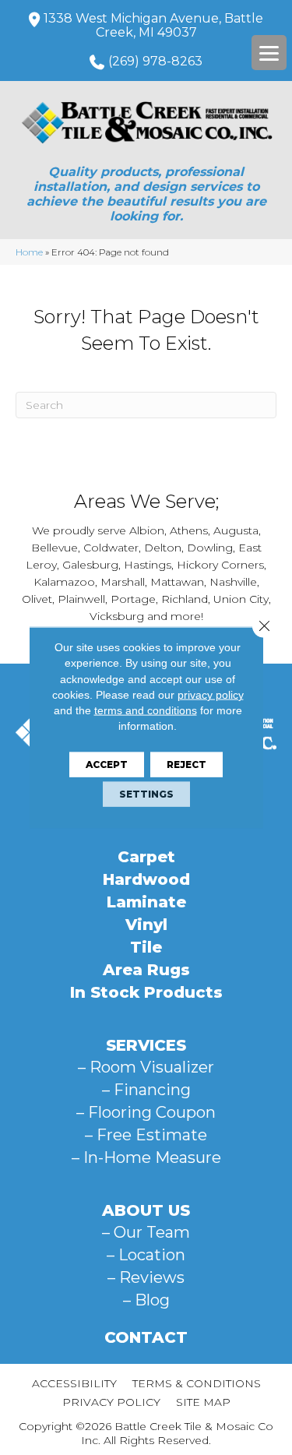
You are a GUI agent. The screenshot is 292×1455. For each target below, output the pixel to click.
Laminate (146, 902)
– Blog (146, 1300)
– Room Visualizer (146, 1067)
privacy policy (211, 695)
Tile (146, 947)
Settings (146, 793)
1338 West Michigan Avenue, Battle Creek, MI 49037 (153, 25)
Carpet (146, 856)
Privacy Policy (111, 1402)
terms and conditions (145, 710)
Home (29, 252)
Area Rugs (146, 969)
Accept (107, 764)
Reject (186, 764)
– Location (146, 1254)
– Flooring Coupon (146, 1112)
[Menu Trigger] (269, 52)
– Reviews (146, 1277)
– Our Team (146, 1232)
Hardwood (146, 879)
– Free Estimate (146, 1135)
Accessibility (74, 1383)
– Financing (146, 1089)
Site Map (203, 1402)
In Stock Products (146, 992)
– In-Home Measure (146, 1157)
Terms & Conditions (196, 1383)
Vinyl (146, 924)
